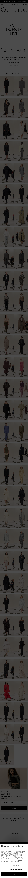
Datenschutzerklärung (14, 861)
